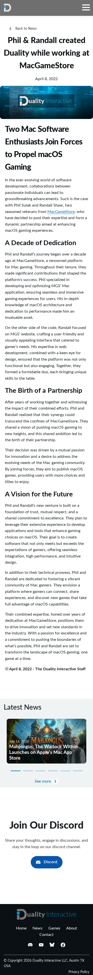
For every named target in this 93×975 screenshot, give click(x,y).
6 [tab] (78, 770)
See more (43, 781)
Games (54, 928)
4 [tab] (53, 770)
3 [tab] (40, 770)
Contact (46, 935)
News (37, 928)
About (71, 928)
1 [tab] (16, 770)
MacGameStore (61, 212)
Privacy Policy (78, 972)
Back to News (26, 28)
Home (21, 928)
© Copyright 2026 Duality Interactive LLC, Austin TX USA (44, 963)
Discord (50, 862)
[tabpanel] (46, 741)
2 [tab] (28, 770)
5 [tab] (65, 770)
